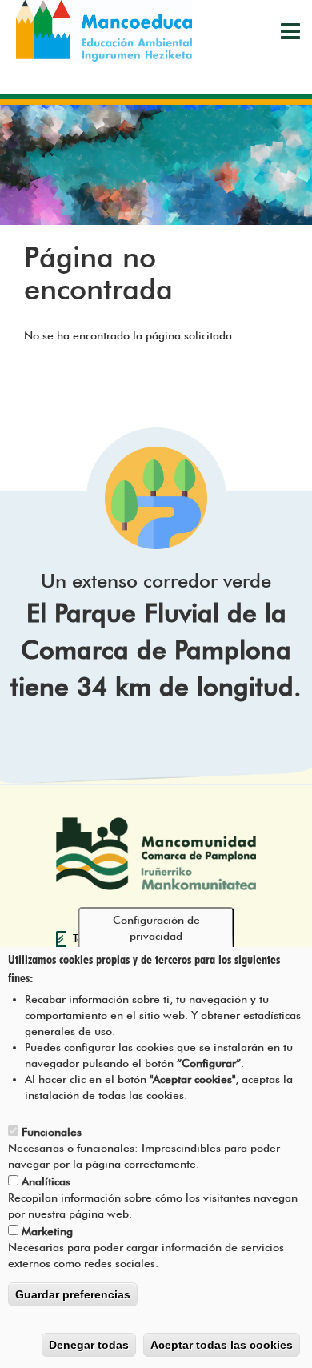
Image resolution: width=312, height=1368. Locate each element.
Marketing (47, 1231)
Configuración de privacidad (156, 927)
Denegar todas (89, 1344)
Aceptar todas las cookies (221, 1344)
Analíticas (46, 1181)
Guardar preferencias (72, 1294)
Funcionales (52, 1131)
